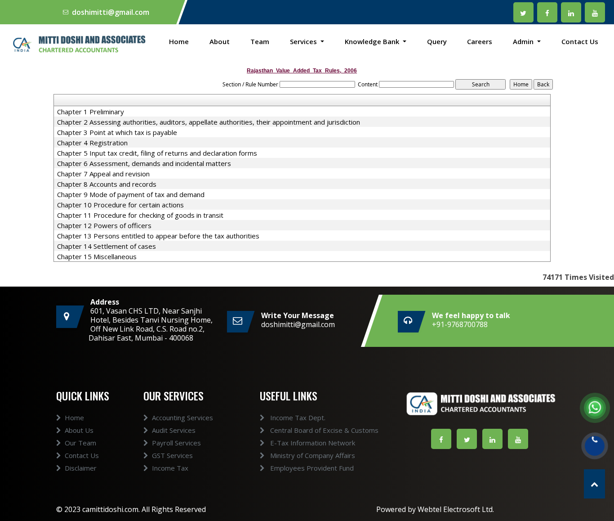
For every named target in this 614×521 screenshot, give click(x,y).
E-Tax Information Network (311, 442)
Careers (479, 41)
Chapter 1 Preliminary (90, 111)
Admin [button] (524, 41)
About (219, 41)
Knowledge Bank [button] (373, 41)
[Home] (76, 43)
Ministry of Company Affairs (311, 455)
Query (437, 41)
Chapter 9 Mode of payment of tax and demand (131, 194)
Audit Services (174, 430)
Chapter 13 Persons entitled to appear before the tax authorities (158, 235)
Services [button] (304, 41)
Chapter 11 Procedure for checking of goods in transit (140, 215)
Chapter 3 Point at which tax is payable (117, 132)
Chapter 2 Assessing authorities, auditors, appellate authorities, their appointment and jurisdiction (208, 122)
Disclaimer (81, 467)
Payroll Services (176, 442)
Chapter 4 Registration (92, 142)
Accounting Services (182, 417)
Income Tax (170, 467)
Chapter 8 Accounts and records (106, 184)
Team (259, 41)
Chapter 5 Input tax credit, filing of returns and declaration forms (157, 153)
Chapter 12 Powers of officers (104, 225)
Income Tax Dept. (296, 417)
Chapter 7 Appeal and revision (103, 173)
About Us (79, 430)
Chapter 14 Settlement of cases (106, 246)
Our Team (80, 442)
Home (179, 41)
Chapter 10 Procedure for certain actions (120, 204)
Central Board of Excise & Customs (323, 430)
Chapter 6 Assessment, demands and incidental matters (144, 163)
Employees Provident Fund (311, 467)
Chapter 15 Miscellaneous (97, 256)
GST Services (172, 455)
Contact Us (579, 41)
